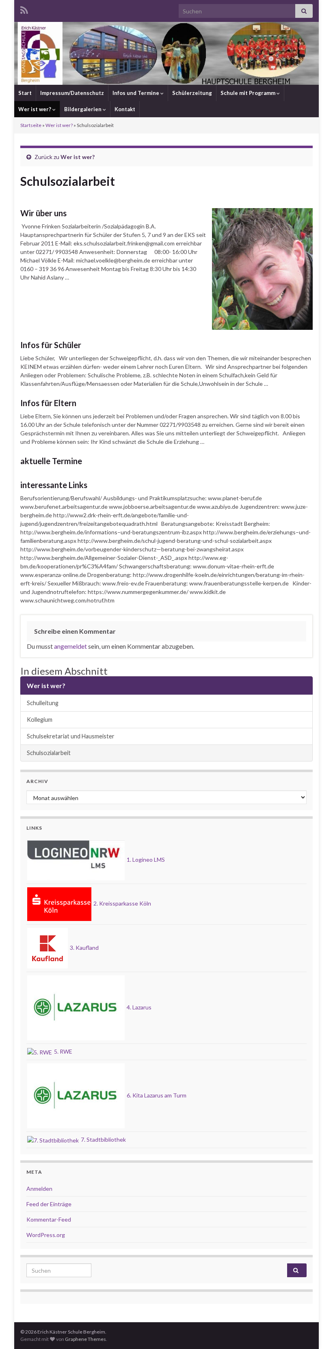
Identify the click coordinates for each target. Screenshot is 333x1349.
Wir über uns (43, 213)
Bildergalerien (83, 109)
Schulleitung (42, 702)
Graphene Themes (85, 1339)
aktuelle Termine (51, 461)
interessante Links (53, 485)
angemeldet (70, 646)
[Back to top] (315, 1331)
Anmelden (39, 1188)
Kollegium (39, 719)
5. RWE (62, 1051)
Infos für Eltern (48, 403)
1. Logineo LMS (145, 859)
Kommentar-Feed (48, 1219)
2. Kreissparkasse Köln (121, 903)
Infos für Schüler (50, 345)
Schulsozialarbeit (49, 752)
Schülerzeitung (192, 93)
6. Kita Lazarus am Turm (155, 1095)
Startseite (30, 125)
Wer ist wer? (35, 109)
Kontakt (125, 109)
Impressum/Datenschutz (72, 93)
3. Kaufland (84, 947)
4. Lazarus (138, 1007)
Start (25, 93)
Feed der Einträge (48, 1204)
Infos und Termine (136, 93)
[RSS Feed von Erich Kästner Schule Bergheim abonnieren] (24, 9)
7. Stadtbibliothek (103, 1139)
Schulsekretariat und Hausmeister (71, 736)
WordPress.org (45, 1234)
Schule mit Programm (249, 93)
